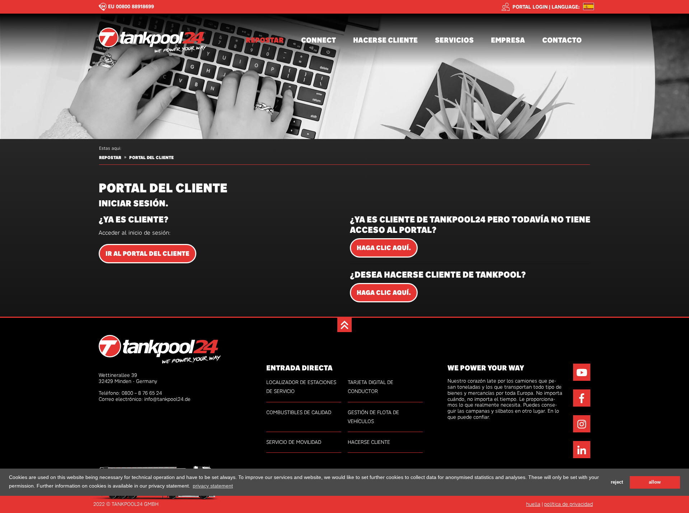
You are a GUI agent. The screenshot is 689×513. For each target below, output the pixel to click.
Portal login (530, 7)
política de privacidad (568, 504)
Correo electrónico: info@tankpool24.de (145, 399)
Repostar (265, 40)
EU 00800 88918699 (131, 6)
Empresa (508, 40)
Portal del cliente (151, 157)
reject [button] (617, 481)
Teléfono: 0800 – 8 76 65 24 (130, 393)
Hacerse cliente (385, 40)
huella (533, 504)
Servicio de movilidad (293, 442)
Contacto (562, 40)
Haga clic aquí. (384, 248)
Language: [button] (566, 7)
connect (318, 40)
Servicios (454, 40)
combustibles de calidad (298, 412)
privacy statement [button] (213, 485)
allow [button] (655, 481)
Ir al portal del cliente (147, 253)
